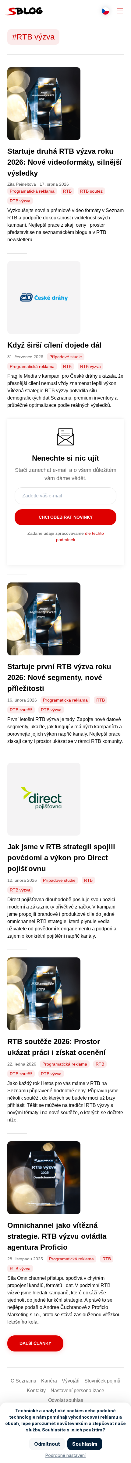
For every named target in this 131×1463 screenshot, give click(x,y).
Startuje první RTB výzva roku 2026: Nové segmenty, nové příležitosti (59, 677)
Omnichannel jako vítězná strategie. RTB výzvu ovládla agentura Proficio (56, 1236)
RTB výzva (20, 200)
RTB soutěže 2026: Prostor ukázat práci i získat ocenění (57, 1046)
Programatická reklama (32, 191)
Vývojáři (71, 1380)
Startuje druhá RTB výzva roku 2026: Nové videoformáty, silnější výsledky (64, 162)
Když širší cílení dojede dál (55, 345)
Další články (35, 1343)
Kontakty (36, 1390)
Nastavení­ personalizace (77, 1390)
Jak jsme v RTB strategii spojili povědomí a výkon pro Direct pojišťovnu (61, 858)
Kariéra (49, 1380)
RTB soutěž (91, 191)
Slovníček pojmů (102, 1380)
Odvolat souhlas (65, 1400)
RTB (67, 191)
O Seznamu (23, 1380)
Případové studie (65, 356)
